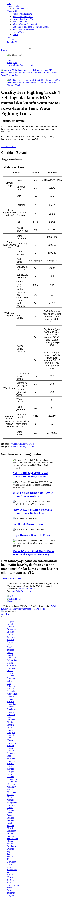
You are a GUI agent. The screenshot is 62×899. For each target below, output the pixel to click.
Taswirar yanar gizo (22, 609)
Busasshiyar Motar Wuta (24, 19)
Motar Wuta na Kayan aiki (25, 24)
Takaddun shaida (20, 8)
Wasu (15, 34)
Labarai (10, 39)
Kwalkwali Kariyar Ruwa (22, 444)
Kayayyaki (12, 11)
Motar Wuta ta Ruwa (22, 14)
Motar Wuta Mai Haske (23, 29)
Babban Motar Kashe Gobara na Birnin (31, 27)
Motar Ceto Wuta (20, 21)
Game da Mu (13, 6)
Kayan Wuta (18, 32)
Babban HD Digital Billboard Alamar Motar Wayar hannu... (31, 475)
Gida (9, 3)
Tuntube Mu (12, 42)
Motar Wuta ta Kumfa (23, 16)
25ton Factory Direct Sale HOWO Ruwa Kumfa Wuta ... (33, 494)
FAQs (9, 37)
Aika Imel (5, 614)
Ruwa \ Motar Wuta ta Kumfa (20, 65)
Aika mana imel (8, 146)
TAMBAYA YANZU (11, 578)
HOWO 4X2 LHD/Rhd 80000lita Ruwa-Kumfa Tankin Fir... (32, 511)
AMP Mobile (39, 609)
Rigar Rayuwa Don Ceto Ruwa (31, 535)
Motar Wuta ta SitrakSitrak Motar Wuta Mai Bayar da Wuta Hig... (33, 553)
